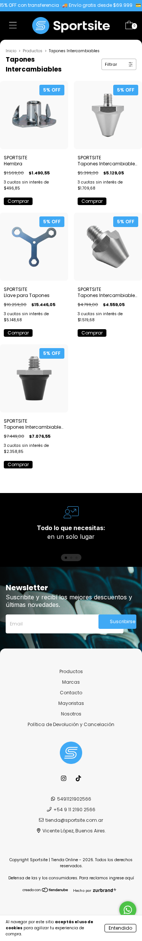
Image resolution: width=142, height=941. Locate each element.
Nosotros (71, 714)
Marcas (71, 682)
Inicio (11, 51)
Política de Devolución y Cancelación (71, 724)
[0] (129, 26)
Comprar (18, 201)
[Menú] (13, 26)
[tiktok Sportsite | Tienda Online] (78, 778)
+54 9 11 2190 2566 (74, 809)
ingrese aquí (121, 878)
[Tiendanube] (45, 890)
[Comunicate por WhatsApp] (127, 909)
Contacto (71, 692)
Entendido (120, 928)
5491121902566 (74, 799)
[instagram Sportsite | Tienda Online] (64, 778)
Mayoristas (71, 703)
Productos (32, 51)
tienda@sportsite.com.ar (74, 820)
